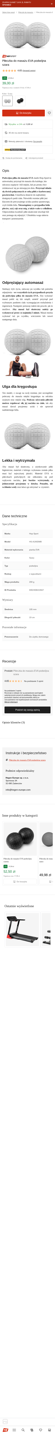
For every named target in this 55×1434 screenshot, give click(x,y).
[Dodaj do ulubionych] (49, 113)
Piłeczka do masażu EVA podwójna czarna (18, 860)
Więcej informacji (11, 702)
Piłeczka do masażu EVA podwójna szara (27, 760)
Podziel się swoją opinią (27, 710)
